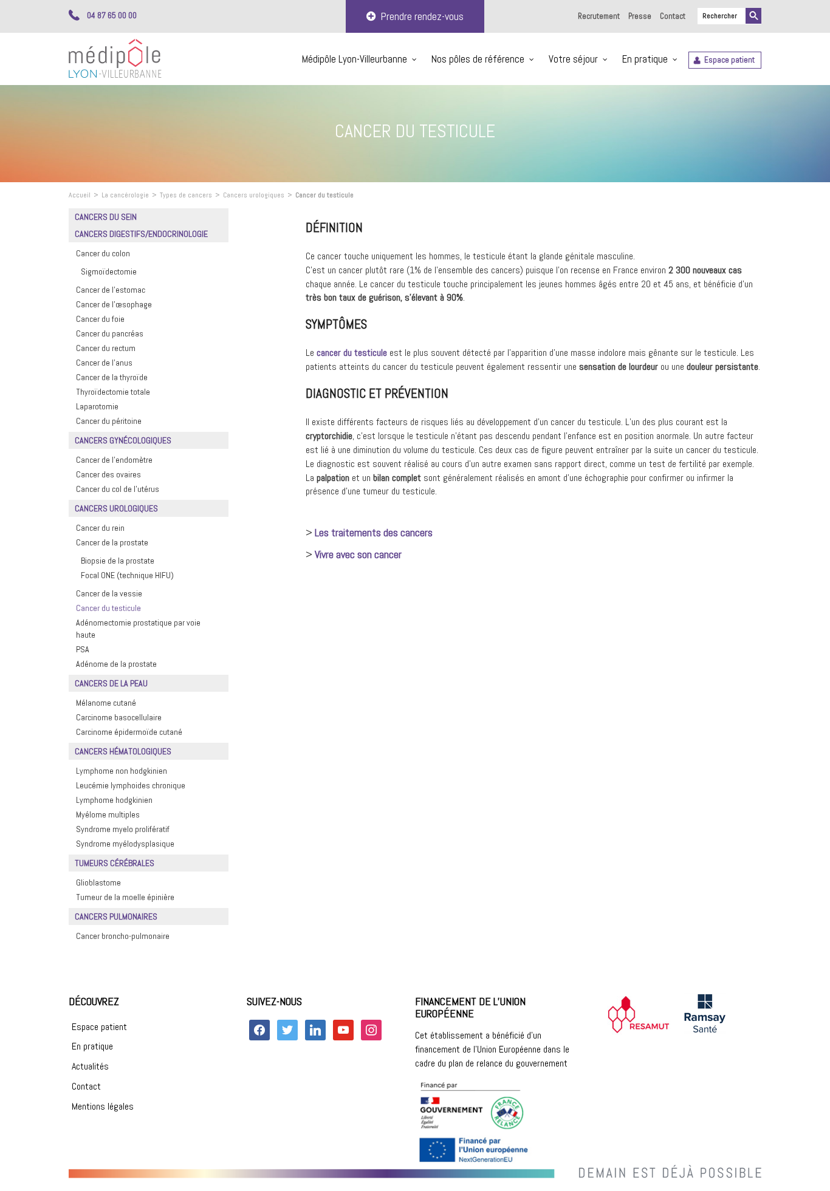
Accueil (80, 195)
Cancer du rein (100, 527)
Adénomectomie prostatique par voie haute (138, 628)
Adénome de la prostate (116, 663)
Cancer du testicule (108, 607)
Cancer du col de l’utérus (117, 488)
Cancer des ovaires (108, 474)
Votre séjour (573, 59)
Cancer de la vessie (109, 593)
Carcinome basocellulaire (119, 717)
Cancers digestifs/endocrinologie (141, 233)
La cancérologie (125, 195)
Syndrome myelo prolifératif (123, 829)
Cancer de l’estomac (110, 289)
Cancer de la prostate (112, 542)
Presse (639, 16)
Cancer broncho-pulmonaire (123, 935)
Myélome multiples (108, 814)
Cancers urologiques (253, 195)
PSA (82, 649)
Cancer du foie (100, 318)
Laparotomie (97, 406)
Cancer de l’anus (104, 362)
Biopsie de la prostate (117, 560)
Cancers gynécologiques (123, 440)
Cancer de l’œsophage (114, 304)
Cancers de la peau (111, 683)
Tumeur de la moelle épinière (125, 897)
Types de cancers (186, 195)
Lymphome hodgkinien (114, 799)
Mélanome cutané (106, 702)
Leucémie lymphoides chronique (130, 785)
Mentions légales (103, 1106)
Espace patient (729, 60)
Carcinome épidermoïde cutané (129, 731)
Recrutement (599, 16)
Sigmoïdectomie (109, 271)
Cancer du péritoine (109, 420)
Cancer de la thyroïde (112, 377)
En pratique (645, 59)
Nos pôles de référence (477, 59)
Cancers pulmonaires (116, 916)
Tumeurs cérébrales (114, 863)
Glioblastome (98, 882)
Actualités (90, 1066)
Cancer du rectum (105, 348)
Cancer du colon (103, 253)
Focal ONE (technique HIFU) (127, 575)
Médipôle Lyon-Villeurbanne (354, 59)
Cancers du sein (106, 216)
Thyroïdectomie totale (113, 391)
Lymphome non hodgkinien (121, 770)
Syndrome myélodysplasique (125, 843)
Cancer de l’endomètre (114, 459)
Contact (672, 16)
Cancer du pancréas (109, 333)
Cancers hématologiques (123, 751)
